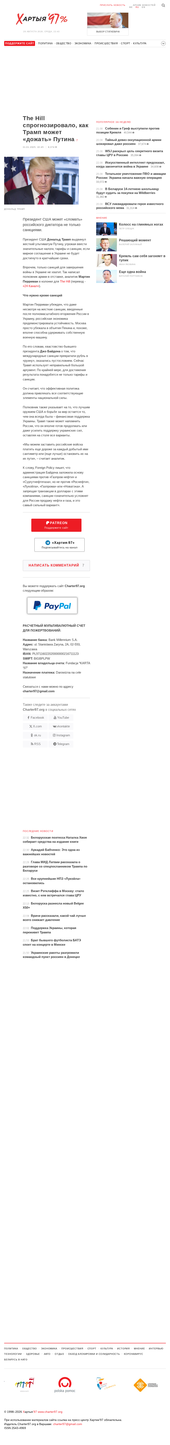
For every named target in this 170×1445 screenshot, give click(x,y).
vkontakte (63, 726)
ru (137, 7)
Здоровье (33, 1354)
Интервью (156, 1348)
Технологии (13, 1354)
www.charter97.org (50, 1411)
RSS (37, 744)
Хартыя (41, 19)
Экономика (82, 43)
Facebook (37, 717)
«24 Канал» (31, 286)
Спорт (125, 43)
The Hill (65, 281)
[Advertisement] (47, 81)
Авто (47, 1354)
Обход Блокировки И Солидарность (94, 1354)
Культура (140, 43)
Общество (63, 43)
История (123, 1348)
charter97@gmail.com (67, 1424)
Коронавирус (133, 1354)
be (131, 7)
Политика (45, 43)
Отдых (59, 1354)
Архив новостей (144, 5)
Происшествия (106, 43)
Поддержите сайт (56, 525)
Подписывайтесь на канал (60, 545)
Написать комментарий (56, 565)
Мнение (101, 218)
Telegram (63, 744)
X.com (37, 726)
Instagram (63, 735)
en (143, 7)
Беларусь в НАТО (16, 1359)
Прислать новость (112, 5)
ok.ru (37, 735)
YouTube (63, 717)
